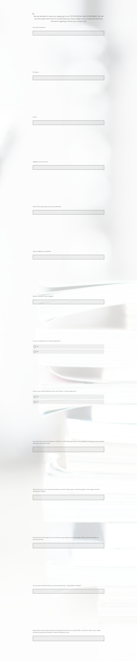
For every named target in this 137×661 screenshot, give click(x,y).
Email (34, 117)
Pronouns (36, 72)
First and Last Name (39, 27)
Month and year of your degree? (43, 296)
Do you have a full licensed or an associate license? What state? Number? (57, 585)
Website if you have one (40, 162)
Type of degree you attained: (42, 251)
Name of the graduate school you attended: (47, 207)
